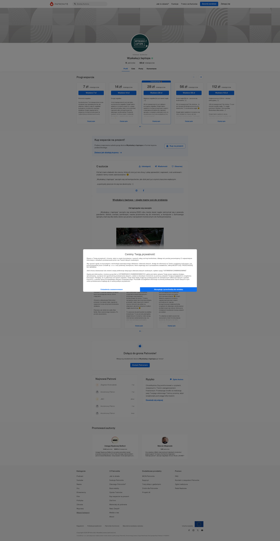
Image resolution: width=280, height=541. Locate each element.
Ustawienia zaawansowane (112, 289)
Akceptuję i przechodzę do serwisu (168, 289)
